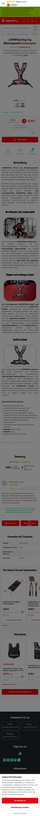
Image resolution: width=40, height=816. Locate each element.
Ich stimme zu (20, 801)
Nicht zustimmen (20, 813)
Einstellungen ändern (20, 807)
